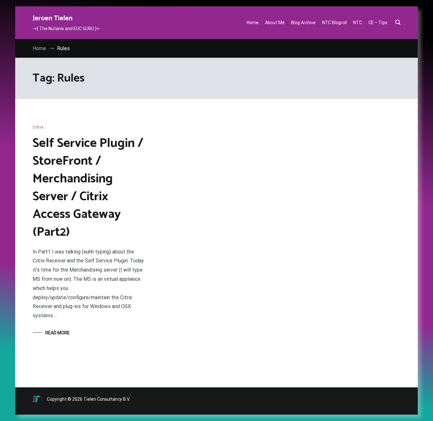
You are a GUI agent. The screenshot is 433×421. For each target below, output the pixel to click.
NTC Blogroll (334, 22)
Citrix (38, 127)
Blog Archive (303, 22)
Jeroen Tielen (53, 18)
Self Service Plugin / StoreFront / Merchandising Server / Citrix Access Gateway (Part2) (88, 188)
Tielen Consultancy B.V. (106, 399)
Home (253, 22)
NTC (357, 22)
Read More (57, 332)
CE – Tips (377, 22)
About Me (275, 22)
